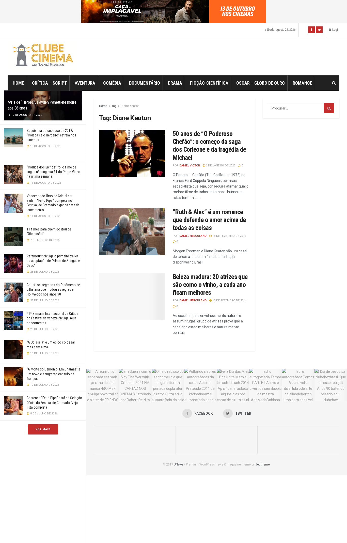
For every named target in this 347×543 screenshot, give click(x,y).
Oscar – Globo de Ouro (260, 83)
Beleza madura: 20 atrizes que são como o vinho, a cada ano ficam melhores (210, 284)
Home (18, 83)
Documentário (144, 83)
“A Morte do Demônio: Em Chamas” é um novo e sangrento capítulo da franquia (53, 373)
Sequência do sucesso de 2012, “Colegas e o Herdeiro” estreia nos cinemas (51, 135)
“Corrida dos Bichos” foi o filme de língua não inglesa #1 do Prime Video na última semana (53, 171)
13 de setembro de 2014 (229, 300)
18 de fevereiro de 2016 (229, 236)
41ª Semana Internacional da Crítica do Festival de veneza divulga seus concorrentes (52, 318)
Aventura (85, 83)
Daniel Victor (189, 165)
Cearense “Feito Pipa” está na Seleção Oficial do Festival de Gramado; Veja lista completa (54, 402)
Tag (114, 106)
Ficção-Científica (209, 83)
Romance (302, 83)
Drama (175, 83)
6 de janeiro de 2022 (220, 165)
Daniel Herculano (193, 236)
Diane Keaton (130, 106)
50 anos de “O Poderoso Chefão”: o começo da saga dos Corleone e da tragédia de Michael (209, 145)
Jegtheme (262, 464)
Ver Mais (43, 429)
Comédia (112, 83)
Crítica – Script (49, 83)
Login (335, 30)
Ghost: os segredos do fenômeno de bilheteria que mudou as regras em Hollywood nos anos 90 (53, 289)
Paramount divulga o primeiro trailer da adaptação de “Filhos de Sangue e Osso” (53, 260)
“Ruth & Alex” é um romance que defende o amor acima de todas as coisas (209, 219)
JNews (179, 464)
